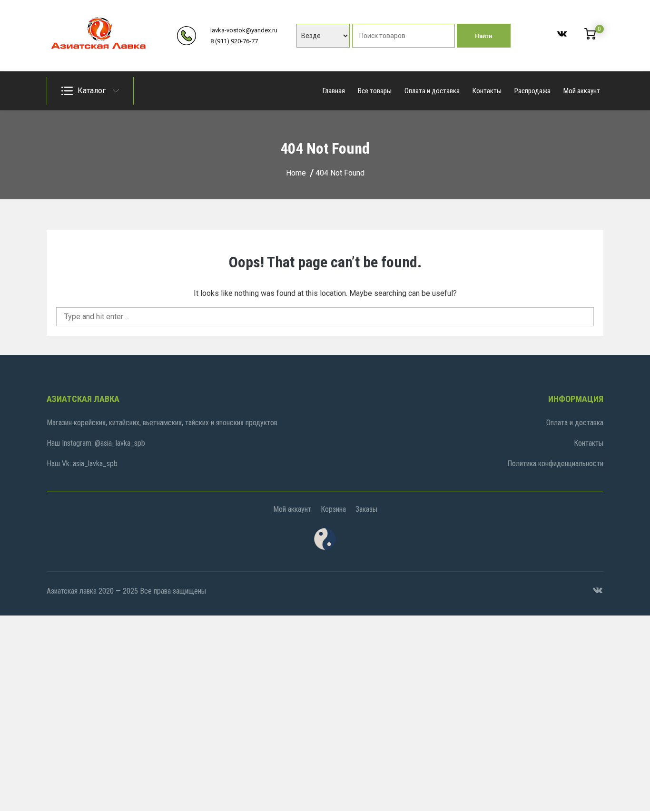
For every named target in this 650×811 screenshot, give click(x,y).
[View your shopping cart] (590, 37)
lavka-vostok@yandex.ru (243, 30)
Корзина (333, 509)
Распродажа (532, 91)
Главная (334, 91)
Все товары (375, 91)
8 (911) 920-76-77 (234, 41)
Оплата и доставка (432, 91)
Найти (483, 35)
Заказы (366, 509)
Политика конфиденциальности (555, 463)
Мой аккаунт (581, 91)
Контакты (487, 91)
